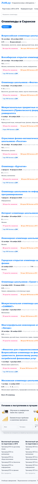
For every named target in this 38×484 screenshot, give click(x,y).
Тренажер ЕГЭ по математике (7, 453)
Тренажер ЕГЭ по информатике (7, 466)
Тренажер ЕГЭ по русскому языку (10, 448)
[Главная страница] (6, 3)
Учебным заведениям (8, 481)
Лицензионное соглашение (26, 481)
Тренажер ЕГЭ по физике (10, 470)
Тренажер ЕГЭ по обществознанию (7, 458)
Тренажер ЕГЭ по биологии (10, 462)
